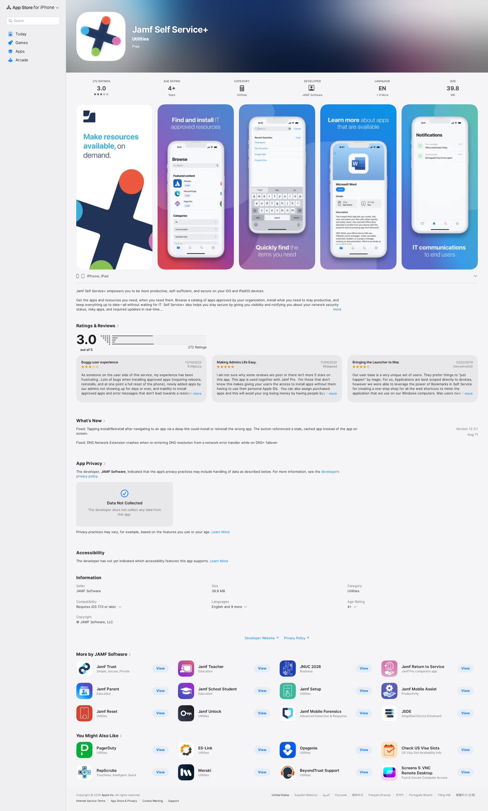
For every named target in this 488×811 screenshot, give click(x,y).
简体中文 (357, 795)
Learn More (220, 532)
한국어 (400, 795)
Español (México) (306, 795)
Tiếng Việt (444, 795)
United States (280, 795)
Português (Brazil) (420, 795)
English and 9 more (227, 607)
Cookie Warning (152, 801)
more (337, 309)
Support (173, 801)
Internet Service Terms (90, 801)
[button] (33, 34)
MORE (197, 393)
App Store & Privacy (124, 801)
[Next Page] (482, 379)
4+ (349, 607)
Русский (341, 795)
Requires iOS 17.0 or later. (96, 607)
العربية (326, 795)
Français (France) (380, 795)
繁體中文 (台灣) (465, 795)
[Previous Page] (71, 379)
